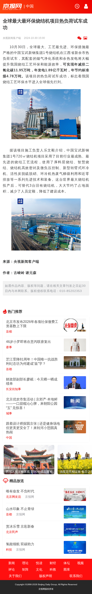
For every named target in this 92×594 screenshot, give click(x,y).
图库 (67, 569)
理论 (25, 563)
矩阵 (25, 569)
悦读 (39, 563)
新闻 (11, 563)
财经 (53, 563)
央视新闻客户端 (12, 38)
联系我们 (76, 576)
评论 (11, 569)
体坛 (67, 563)
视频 (80, 563)
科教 (53, 569)
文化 (39, 569)
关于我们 (15, 576)
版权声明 (45, 576)
